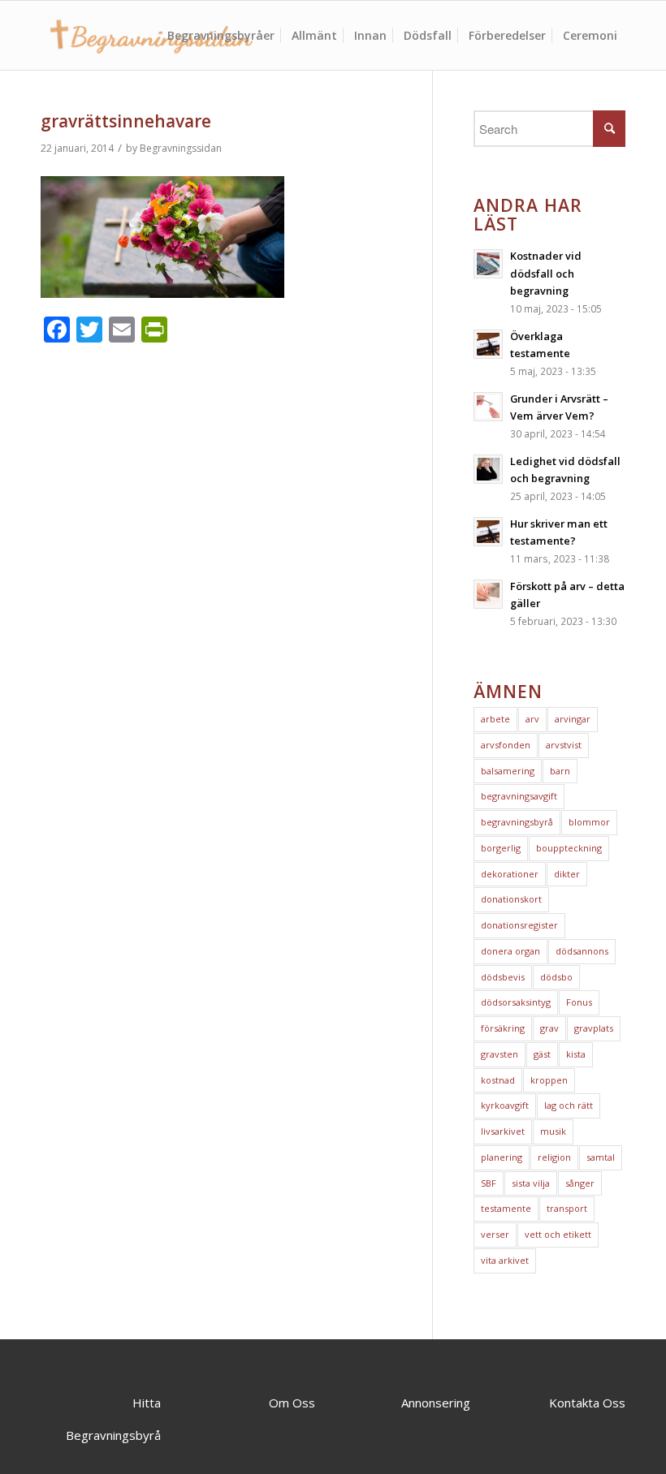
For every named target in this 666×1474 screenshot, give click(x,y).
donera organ (510, 951)
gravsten (499, 1054)
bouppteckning (569, 848)
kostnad (498, 1080)
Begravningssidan (181, 148)
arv (532, 719)
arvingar (572, 719)
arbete (495, 719)
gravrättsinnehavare (126, 121)
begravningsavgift (519, 796)
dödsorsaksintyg (516, 1002)
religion (554, 1157)
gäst (542, 1054)
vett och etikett (558, 1234)
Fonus (579, 1002)
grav (549, 1028)
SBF (488, 1183)
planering (501, 1157)
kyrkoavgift (505, 1105)
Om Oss (292, 1402)
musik (553, 1131)
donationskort (511, 899)
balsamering (507, 771)
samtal (600, 1157)
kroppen (549, 1080)
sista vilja (531, 1183)
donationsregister (519, 925)
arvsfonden (505, 745)
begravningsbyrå (517, 822)
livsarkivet (503, 1131)
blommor (589, 822)
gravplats (593, 1028)
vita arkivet (505, 1260)
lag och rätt (568, 1105)
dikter (567, 874)
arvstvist (564, 745)
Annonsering (435, 1402)
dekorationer (509, 874)
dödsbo (556, 977)
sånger (580, 1183)
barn (560, 771)
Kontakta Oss (587, 1402)
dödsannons (582, 951)
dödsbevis (503, 977)
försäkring (503, 1028)
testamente (506, 1208)
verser (495, 1234)
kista (576, 1054)
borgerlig (501, 848)
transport (567, 1208)
